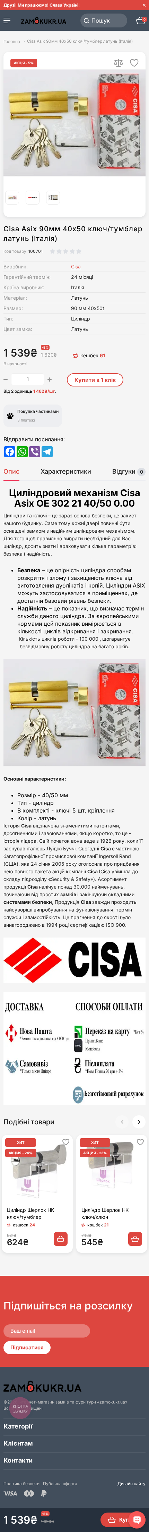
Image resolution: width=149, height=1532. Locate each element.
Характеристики (66, 471)
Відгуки (127, 471)
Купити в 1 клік (95, 379)
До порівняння (118, 63)
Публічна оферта (60, 1483)
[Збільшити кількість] (49, 379)
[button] (139, 1122)
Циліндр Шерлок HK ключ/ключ (105, 1213)
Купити (128, 1519)
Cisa (76, 266)
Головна (11, 41)
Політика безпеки (21, 1483)
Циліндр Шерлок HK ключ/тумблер (30, 1213)
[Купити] (61, 1239)
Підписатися (27, 1347)
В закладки (134, 63)
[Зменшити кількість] (5, 379)
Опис (11, 471)
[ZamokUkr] (42, 1386)
